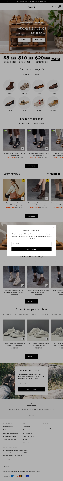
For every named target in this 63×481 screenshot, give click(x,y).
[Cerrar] (53, 227)
